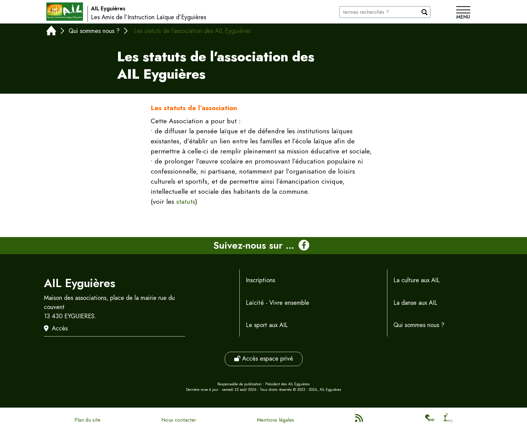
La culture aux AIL (416, 280)
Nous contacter (178, 419)
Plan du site (87, 419)
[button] (463, 13)
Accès (60, 328)
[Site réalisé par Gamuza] (448, 420)
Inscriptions (260, 280)
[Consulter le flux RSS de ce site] (359, 420)
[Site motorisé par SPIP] (430, 420)
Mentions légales (275, 419)
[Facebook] (304, 246)
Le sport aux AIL (267, 325)
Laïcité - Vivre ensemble (277, 302)
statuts (185, 201)
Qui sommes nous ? (94, 31)
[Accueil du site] (64, 11)
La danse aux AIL (415, 302)
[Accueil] (51, 31)
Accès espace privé (266, 358)
